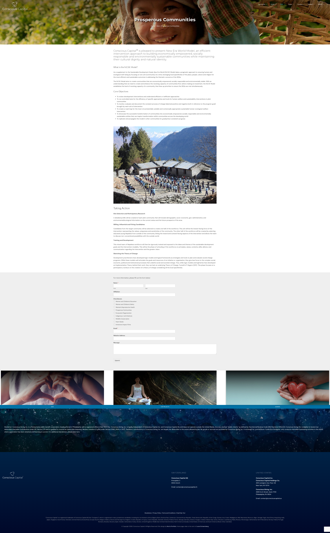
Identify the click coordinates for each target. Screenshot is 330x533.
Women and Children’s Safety (125, 304)
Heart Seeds (119, 322)
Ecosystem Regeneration (123, 313)
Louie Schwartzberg (203, 526)
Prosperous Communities (124, 310)
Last (146, 288)
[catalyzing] (165, 371)
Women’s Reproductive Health (125, 307)
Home (153, 26)
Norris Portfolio (171, 526)
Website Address (119, 335)
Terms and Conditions (168, 513)
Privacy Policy (157, 513)
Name (115, 283)
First (114, 288)
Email (115, 328)
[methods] (277, 371)
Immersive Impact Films (123, 325)
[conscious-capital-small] (13, 473)
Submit (117, 361)
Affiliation (116, 292)
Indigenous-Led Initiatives (124, 316)
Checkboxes (117, 299)
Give (158, 26)
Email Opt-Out (181, 513)
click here (76, 432)
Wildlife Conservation (122, 319)
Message (116, 343)
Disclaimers (148, 513)
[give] (52, 371)
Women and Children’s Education (126, 301)
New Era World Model (180, 50)
